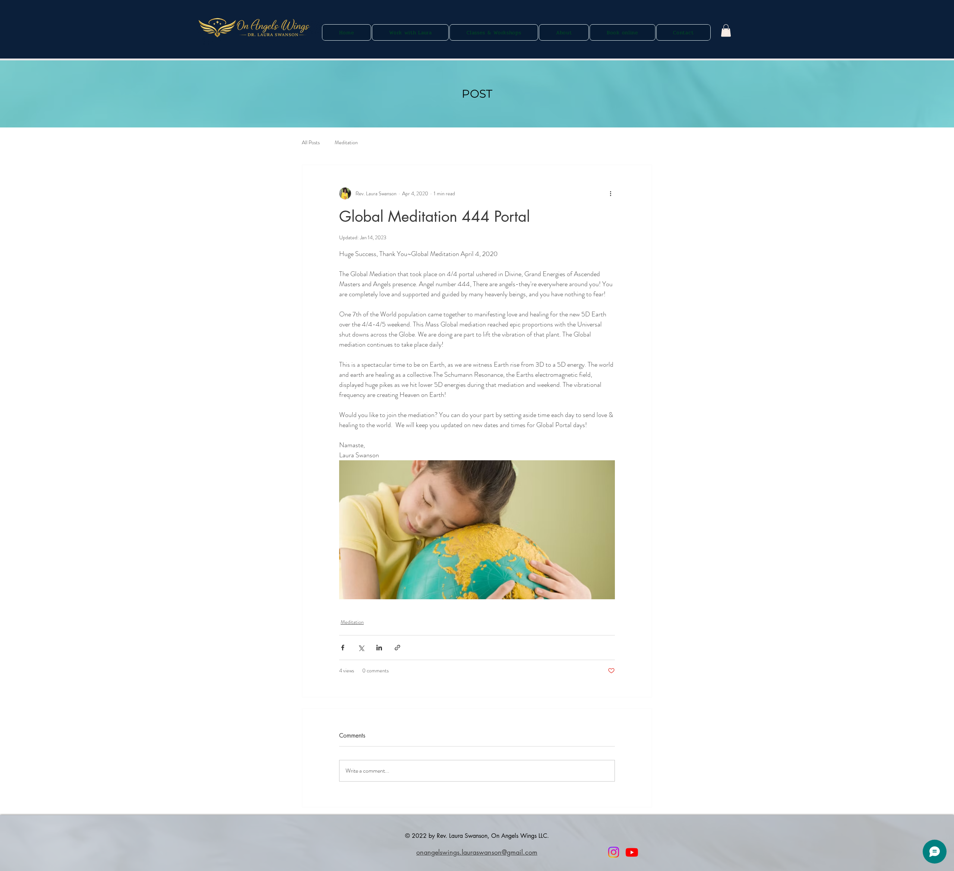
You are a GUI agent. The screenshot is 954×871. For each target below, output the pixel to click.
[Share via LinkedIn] (379, 647)
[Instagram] (613, 852)
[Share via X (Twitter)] (360, 647)
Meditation (346, 142)
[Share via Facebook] (342, 647)
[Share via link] (397, 647)
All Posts (311, 142)
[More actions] (610, 193)
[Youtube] (632, 852)
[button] (726, 30)
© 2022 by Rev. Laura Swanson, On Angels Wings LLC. (477, 836)
